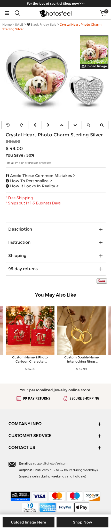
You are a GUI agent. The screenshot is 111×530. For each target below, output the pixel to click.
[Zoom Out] (102, 125)
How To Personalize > (30, 180)
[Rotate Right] (21, 125)
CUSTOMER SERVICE (30, 435)
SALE (19, 24)
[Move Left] (35, 125)
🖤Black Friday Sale (41, 24)
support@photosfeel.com (50, 463)
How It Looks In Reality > (34, 185)
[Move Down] (75, 125)
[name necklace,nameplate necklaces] (55, 13)
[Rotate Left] (8, 125)
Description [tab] (20, 229)
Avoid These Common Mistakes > (42, 175)
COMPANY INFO (25, 423)
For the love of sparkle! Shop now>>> (55, 3)
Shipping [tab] (17, 255)
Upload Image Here (28, 522)
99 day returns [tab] (23, 268)
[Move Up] (62, 125)
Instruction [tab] (19, 242)
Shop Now (82, 522)
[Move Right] (48, 125)
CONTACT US (22, 447)
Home (7, 24)
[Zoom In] (88, 125)
